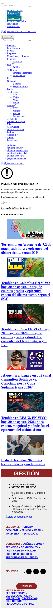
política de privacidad (17, 153)
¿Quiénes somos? (32, 544)
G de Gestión (14, 18)
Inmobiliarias (19, 75)
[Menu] (2, 3)
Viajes (16, 97)
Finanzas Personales (16, 21)
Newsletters (12, 24)
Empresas (11, 16)
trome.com (29, 598)
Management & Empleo (18, 56)
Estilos (16, 102)
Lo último (11, 45)
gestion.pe (11, 145)
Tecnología (12, 119)
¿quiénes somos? (15, 147)
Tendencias (12, 92)
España (16, 113)
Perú (9, 64)
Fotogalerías (12, 140)
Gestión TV (12, 134)
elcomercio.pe (15, 593)
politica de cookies (15, 155)
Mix (9, 124)
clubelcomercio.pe (19, 596)
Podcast (10, 132)
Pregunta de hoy (20, 86)
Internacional (19, 116)
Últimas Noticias (15, 10)
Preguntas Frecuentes (22, 557)
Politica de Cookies (19, 554)
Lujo (15, 94)
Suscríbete (26, 586)
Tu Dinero (12, 70)
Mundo (10, 105)
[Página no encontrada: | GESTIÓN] (18, 31)
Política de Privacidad (21, 550)
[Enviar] (29, 40)
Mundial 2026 (13, 26)
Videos (10, 137)
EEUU (16, 108)
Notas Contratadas (15, 129)
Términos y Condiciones (22, 547)
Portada (10, 50)
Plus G (10, 78)
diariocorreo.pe (17, 601)
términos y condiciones (17, 150)
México (16, 111)
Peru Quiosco (13, 48)
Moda (15, 100)
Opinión (11, 81)
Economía (11, 59)
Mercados (17, 61)
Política (16, 67)
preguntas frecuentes (16, 158)
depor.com (13, 598)
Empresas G (13, 13)
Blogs (10, 89)
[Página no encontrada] (12, 163)
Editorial (17, 83)
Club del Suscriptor (16, 121)
